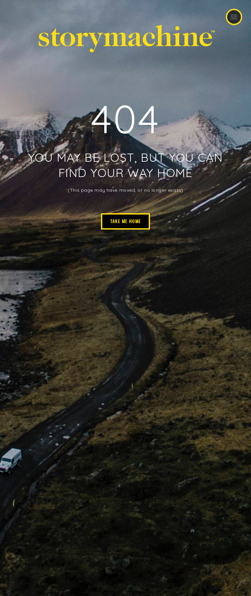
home (174, 172)
